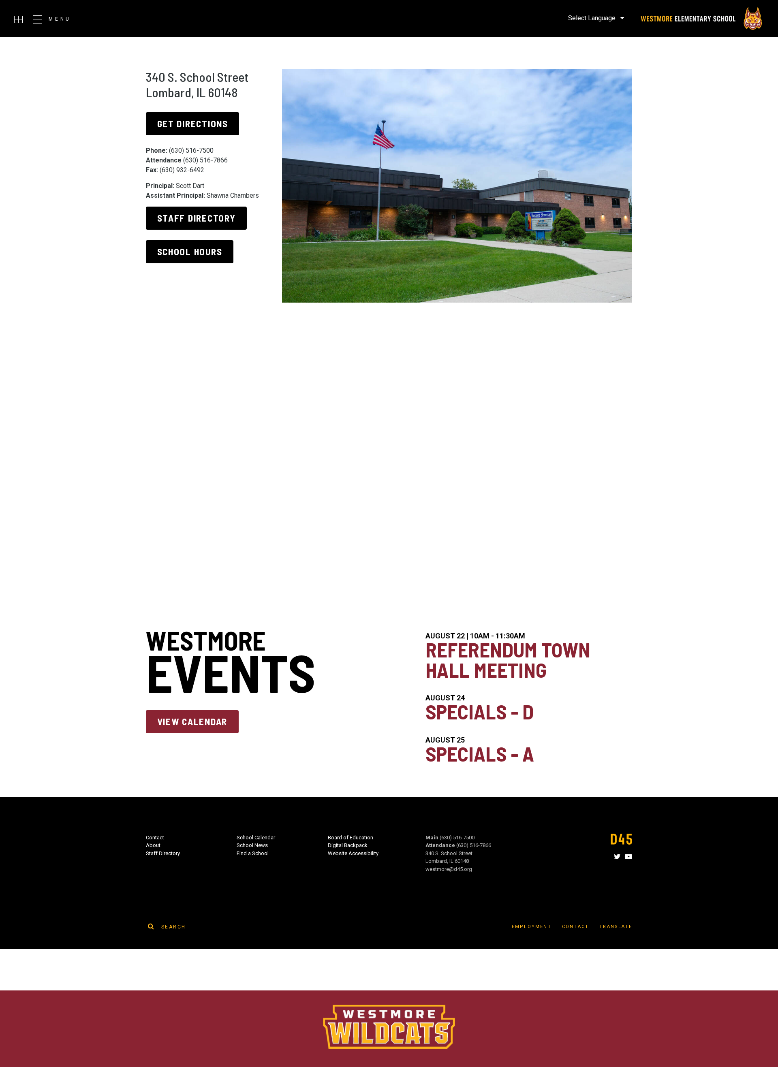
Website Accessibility (353, 853)
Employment (531, 926)
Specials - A (479, 753)
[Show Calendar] (18, 19)
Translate (615, 926)
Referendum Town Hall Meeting (507, 659)
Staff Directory (196, 218)
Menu (60, 19)
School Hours (189, 251)
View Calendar (192, 721)
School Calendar (256, 837)
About (153, 845)
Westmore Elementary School (701, 18)
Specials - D (479, 711)
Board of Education (350, 837)
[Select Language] (596, 18)
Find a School (253, 853)
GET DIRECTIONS (192, 123)
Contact (155, 837)
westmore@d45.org (448, 869)
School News (252, 845)
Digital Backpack (348, 845)
